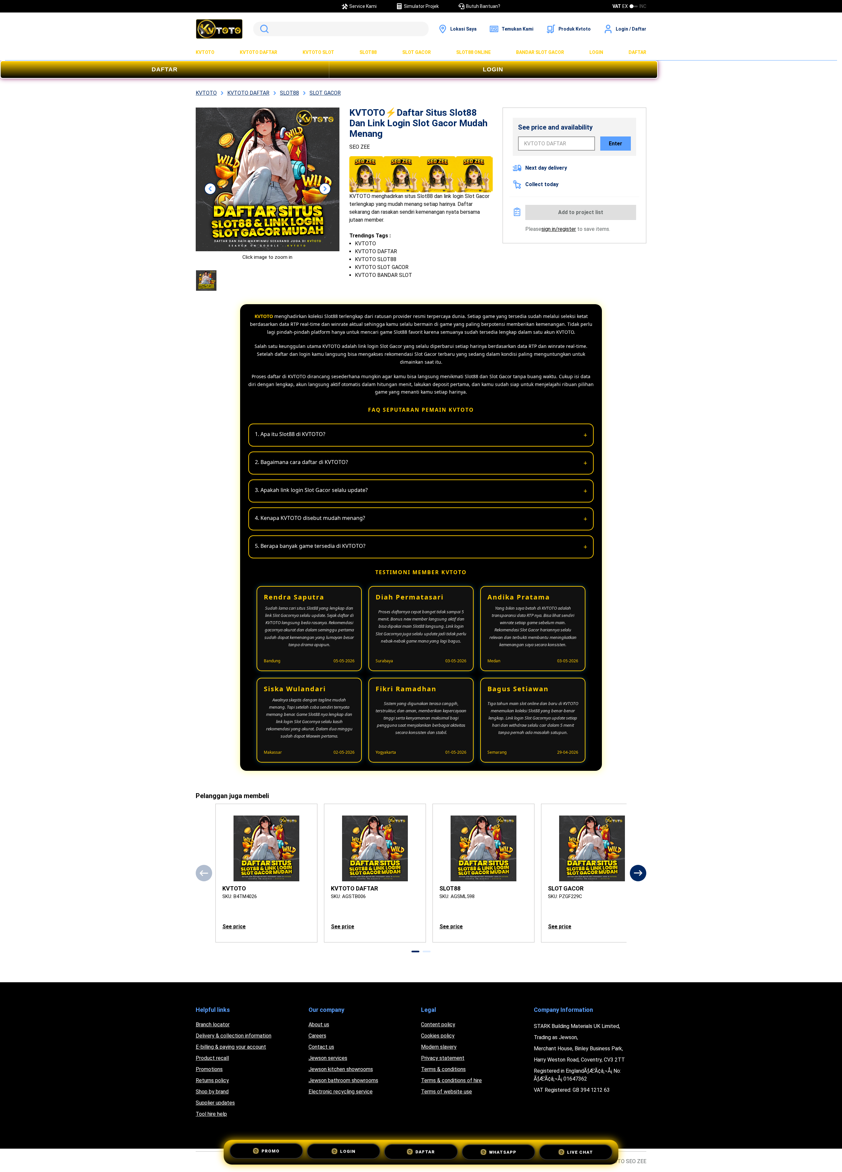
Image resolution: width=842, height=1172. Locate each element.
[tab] (415, 951)
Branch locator (213, 1024)
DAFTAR (637, 52)
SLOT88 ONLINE (473, 52)
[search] (341, 29)
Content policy (438, 1024)
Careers (317, 1036)
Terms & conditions (443, 1069)
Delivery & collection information (233, 1036)
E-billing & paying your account (231, 1047)
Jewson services (328, 1058)
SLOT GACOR (416, 52)
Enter (615, 143)
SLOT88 (368, 52)
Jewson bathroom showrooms (343, 1080)
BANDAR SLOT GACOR (540, 52)
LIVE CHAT (580, 1152)
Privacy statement (442, 1058)
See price (234, 926)
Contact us (321, 1047)
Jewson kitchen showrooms (341, 1069)
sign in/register (558, 229)
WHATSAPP (502, 1152)
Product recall (212, 1058)
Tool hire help (211, 1114)
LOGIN (596, 52)
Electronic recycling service (341, 1091)
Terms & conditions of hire (451, 1080)
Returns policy (212, 1080)
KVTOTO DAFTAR (258, 52)
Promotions (209, 1069)
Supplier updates (215, 1103)
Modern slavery (439, 1047)
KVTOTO (205, 52)
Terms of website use (446, 1091)
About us (319, 1024)
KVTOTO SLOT (318, 52)
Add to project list (580, 212)
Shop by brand (212, 1091)
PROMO (270, 1152)
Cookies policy (438, 1036)
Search (263, 29)
